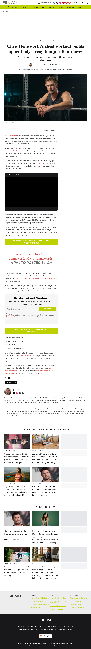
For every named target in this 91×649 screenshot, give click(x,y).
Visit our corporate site (66, 643)
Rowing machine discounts (78, 598)
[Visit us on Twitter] (57, 3)
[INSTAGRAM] (17, 393)
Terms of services (27, 314)
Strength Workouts (58, 41)
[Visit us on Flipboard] (69, 3)
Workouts (14, 7)
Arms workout (57, 11)
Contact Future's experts (35, 626)
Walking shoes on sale (77, 607)
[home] (8, 7)
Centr (6, 163)
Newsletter (54, 130)
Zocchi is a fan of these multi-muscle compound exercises (35, 278)
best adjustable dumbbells (14, 151)
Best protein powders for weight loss (58, 601)
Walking (51, 7)
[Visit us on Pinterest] (63, 3)
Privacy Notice (10, 315)
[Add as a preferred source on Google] (45, 636)
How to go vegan (36, 607)
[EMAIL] (23, 393)
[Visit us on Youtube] (66, 3)
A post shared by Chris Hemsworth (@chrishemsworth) (31, 256)
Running (60, 7)
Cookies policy (24, 630)
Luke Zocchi (42, 163)
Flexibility (25, 7)
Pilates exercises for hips (20, 11)
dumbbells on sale (26, 356)
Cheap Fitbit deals (75, 604)
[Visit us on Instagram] (60, 3)
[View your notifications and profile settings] (82, 2)
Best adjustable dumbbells (58, 598)
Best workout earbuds (57, 609)
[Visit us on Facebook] (54, 3)
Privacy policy (68, 626)
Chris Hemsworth (11, 136)
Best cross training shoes (58, 606)
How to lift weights (37, 601)
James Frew (39, 65)
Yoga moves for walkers (40, 11)
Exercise (30, 41)
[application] (31, 192)
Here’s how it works (67, 69)
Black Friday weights (76, 601)
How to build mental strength (40, 604)
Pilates (35, 7)
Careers (34, 630)
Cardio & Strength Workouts (42, 41)
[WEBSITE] (20, 393)
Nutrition (70, 7)
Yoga (43, 7)
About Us (21, 626)
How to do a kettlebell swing (40, 598)
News (60, 65)
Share (9, 130)
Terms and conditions (53, 626)
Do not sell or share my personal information (55, 630)
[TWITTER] (14, 393)
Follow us (45, 130)
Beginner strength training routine (77, 11)
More (79, 7)
